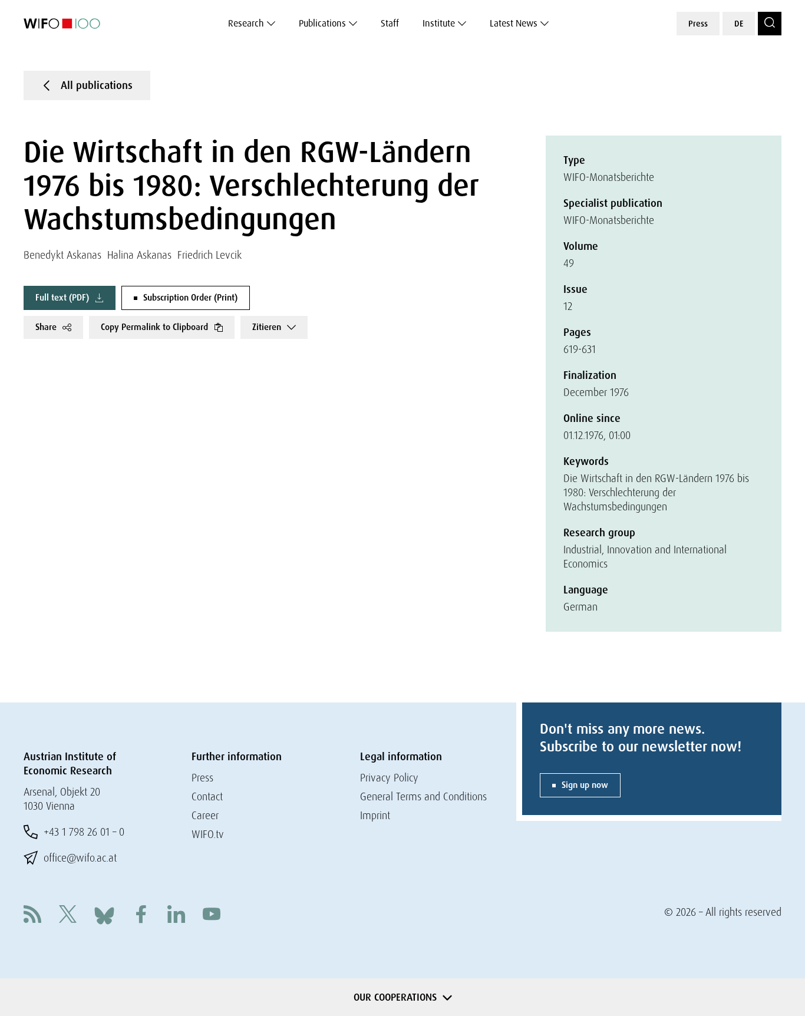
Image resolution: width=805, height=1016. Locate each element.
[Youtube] (211, 915)
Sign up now (585, 785)
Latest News (513, 23)
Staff (390, 23)
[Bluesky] (104, 914)
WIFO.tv (208, 834)
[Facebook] (141, 915)
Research (246, 23)
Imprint (375, 815)
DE (738, 23)
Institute (439, 23)
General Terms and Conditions (423, 796)
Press (698, 23)
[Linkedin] (176, 915)
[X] (68, 915)
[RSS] (32, 915)
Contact (207, 796)
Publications (322, 23)
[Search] (769, 23)
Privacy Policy (389, 777)
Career (205, 815)
